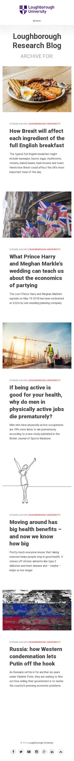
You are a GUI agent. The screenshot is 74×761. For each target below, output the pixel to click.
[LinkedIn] (52, 752)
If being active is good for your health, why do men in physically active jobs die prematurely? (36, 402)
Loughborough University (44, 123)
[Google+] (44, 752)
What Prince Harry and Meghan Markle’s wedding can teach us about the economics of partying (36, 271)
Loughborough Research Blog (37, 41)
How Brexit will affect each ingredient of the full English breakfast (37, 138)
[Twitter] (21, 752)
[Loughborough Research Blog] (37, 9)
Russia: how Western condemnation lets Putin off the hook (35, 656)
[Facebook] (13, 752)
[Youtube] (29, 752)
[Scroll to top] (60, 752)
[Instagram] (36, 752)
